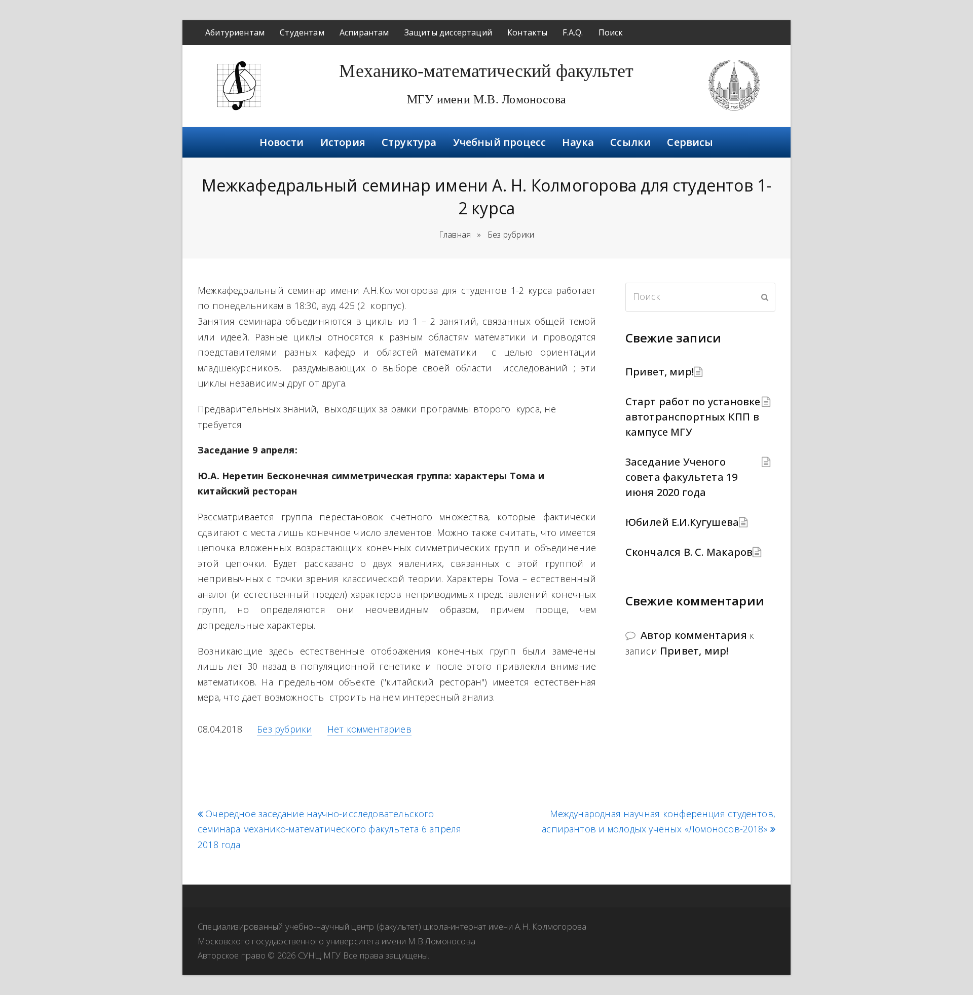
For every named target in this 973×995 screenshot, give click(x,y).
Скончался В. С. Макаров (689, 552)
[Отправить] (764, 297)
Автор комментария (694, 635)
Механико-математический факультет (486, 71)
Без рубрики (284, 729)
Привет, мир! (659, 371)
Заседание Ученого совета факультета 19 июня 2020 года (681, 477)
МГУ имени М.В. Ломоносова (486, 99)
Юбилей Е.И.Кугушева (682, 522)
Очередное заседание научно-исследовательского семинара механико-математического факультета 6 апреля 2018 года (329, 829)
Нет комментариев (369, 729)
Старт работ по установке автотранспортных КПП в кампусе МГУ (693, 417)
